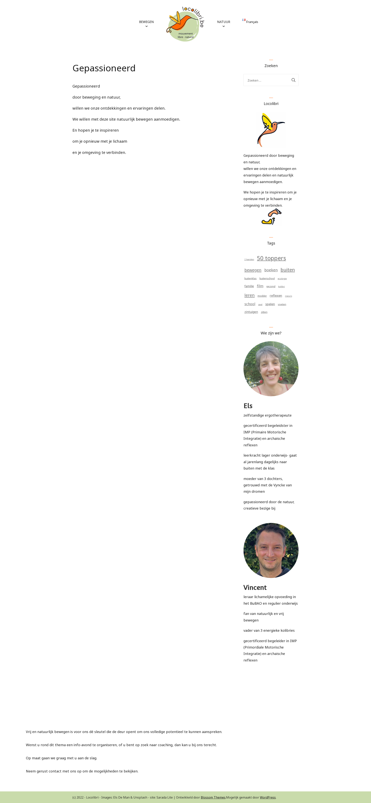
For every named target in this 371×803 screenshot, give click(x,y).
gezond (270, 286)
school (249, 303)
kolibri (281, 286)
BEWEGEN (146, 21)
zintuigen (251, 311)
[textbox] (185, 715)
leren (249, 294)
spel (260, 304)
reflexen (276, 295)
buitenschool (267, 278)
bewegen (252, 269)
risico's (288, 296)
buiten (288, 269)
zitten (264, 311)
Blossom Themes (213, 797)
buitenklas (250, 278)
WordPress (268, 797)
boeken (271, 269)
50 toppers (271, 257)
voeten (282, 304)
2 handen (249, 259)
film (260, 285)
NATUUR (223, 21)
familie (249, 285)
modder (262, 295)
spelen (270, 304)
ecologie (282, 278)
